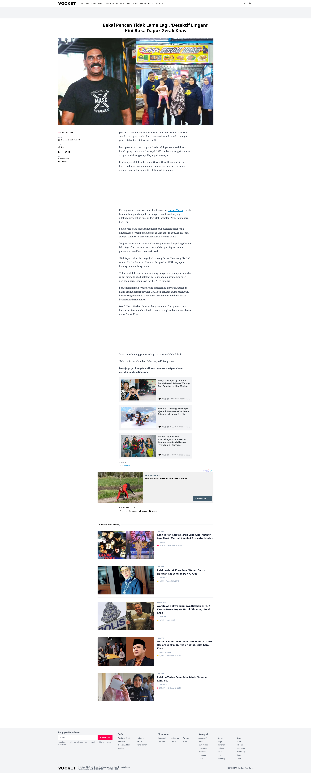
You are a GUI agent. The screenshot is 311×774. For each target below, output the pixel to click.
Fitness (239, 741)
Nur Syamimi (166, 652)
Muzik (220, 751)
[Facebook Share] (59, 152)
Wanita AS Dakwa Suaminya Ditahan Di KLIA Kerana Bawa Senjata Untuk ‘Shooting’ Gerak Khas (184, 609)
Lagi (128, 3)
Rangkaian (144, 3)
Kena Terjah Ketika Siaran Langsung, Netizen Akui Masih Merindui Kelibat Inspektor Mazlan (185, 536)
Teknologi (109, 3)
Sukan (93, 3)
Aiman (163, 617)
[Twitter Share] (66, 152)
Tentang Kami (124, 738)
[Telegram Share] (69, 152)
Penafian (121, 741)
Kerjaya (121, 748)
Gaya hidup (203, 745)
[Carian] (250, 3)
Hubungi (140, 738)
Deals (135, 3)
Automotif (120, 3)
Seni (219, 755)
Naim (62, 147)
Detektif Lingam (65, 159)
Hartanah (221, 745)
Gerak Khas (63, 161)
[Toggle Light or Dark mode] (244, 3)
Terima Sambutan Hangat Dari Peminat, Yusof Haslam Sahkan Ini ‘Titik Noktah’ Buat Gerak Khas (185, 645)
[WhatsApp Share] (63, 152)
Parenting (241, 751)
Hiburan (69, 133)
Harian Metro (175, 210)
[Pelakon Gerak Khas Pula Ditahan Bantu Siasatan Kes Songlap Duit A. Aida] (126, 580)
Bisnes (220, 738)
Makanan (202, 751)
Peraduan (202, 755)
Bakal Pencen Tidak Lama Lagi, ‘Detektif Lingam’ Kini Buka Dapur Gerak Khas (155, 28)
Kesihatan (241, 748)
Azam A (164, 578)
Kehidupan (85, 3)
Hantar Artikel (124, 745)
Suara (239, 755)
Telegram (80, 742)
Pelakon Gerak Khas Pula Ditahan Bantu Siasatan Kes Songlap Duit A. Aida (181, 572)
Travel (100, 3)
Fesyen (220, 741)
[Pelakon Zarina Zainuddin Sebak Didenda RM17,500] (126, 687)
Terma (139, 741)
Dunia (201, 741)
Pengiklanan (142, 745)
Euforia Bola (157, 3)
